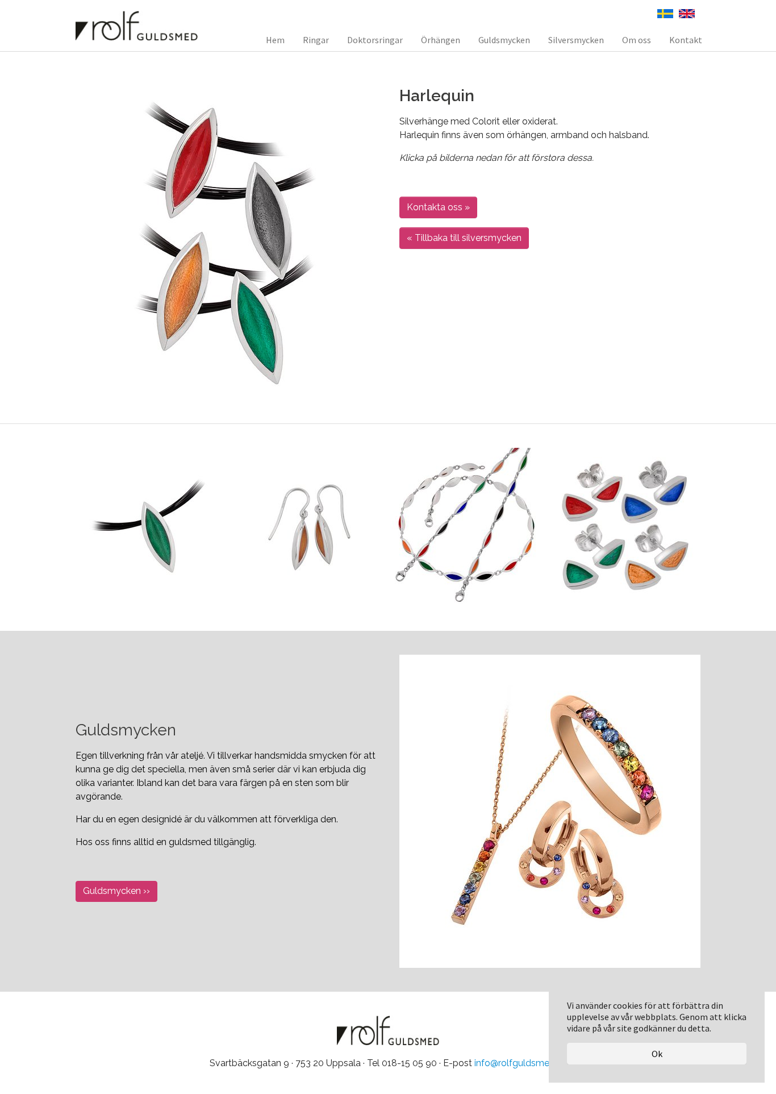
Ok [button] (657, 1053)
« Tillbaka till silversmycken (464, 237)
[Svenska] (665, 12)
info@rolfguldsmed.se (520, 1063)
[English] (687, 12)
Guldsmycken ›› (116, 890)
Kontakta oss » (438, 207)
